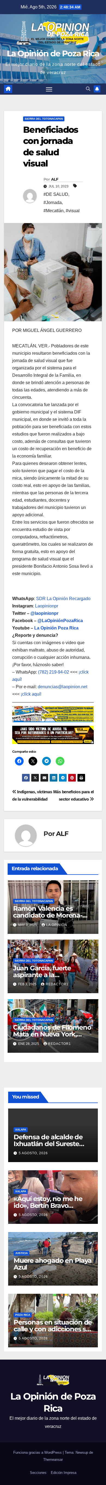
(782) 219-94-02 (53, 672)
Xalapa (20, 1129)
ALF (54, 179)
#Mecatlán (53, 210)
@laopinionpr (44, 613)
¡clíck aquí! (31, 694)
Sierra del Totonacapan (44, 118)
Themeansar (53, 1460)
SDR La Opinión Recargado (63, 598)
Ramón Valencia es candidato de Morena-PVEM (47, 915)
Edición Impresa (63, 1473)
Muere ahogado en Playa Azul (53, 1263)
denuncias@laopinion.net (62, 686)
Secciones (38, 1473)
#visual (73, 210)
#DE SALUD (55, 194)
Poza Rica (22, 1314)
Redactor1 (57, 984)
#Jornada (52, 202)
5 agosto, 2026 (33, 1153)
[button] (88, 89)
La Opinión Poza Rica (56, 628)
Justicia (21, 1253)
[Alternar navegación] (49, 89)
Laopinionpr (47, 606)
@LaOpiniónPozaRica (60, 620)
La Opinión (56, 925)
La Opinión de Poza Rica (53, 53)
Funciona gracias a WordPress (38, 1452)
